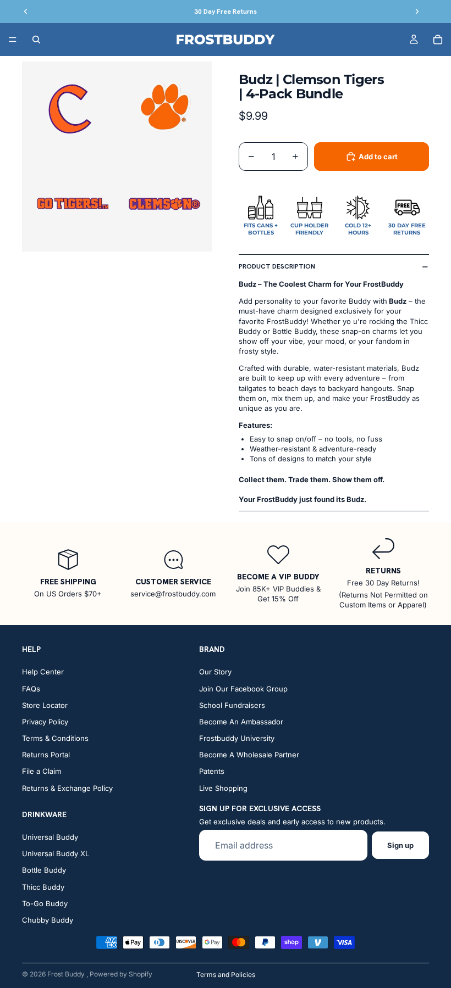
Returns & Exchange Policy (67, 788)
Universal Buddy (50, 837)
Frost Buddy (66, 974)
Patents (211, 771)
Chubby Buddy (47, 920)
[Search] (36, 39)
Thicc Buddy (43, 887)
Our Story (215, 671)
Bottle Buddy (44, 870)
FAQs (31, 688)
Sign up (400, 845)
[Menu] (12, 39)
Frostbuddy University (236, 738)
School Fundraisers (232, 705)
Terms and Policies (225, 974)
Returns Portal (46, 754)
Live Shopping (223, 788)
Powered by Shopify (121, 974)
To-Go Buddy (45, 903)
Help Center (43, 671)
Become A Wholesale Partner (249, 754)
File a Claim (41, 771)
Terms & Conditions (55, 738)
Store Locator (45, 705)
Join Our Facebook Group (243, 688)
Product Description (277, 266)
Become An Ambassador (241, 721)
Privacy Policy (45, 721)
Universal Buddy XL (55, 853)
